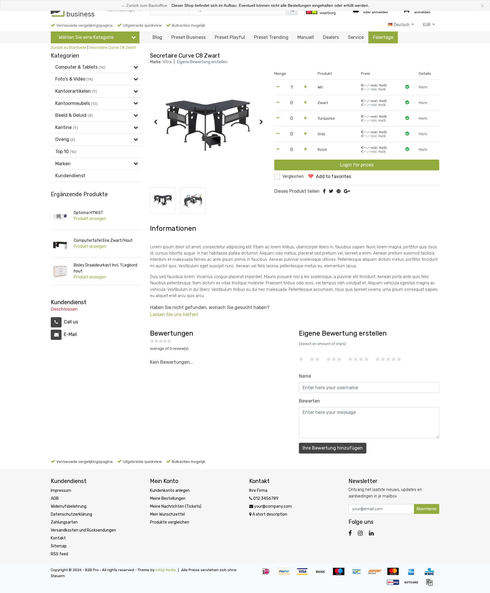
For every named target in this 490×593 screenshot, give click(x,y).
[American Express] (413, 574)
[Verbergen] (482, 5)
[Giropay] (395, 585)
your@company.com (273, 506)
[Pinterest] (339, 191)
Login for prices (356, 165)
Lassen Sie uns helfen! (174, 314)
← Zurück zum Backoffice (144, 5)
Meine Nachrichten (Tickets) (175, 506)
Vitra (167, 62)
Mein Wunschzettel (167, 514)
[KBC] (430, 574)
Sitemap (59, 546)
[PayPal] (286, 574)
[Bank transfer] (322, 574)
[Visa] (304, 574)
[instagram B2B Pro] (360, 533)
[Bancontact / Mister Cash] (359, 574)
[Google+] (347, 191)
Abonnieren (426, 509)
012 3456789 (265, 498)
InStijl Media (165, 570)
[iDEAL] (268, 574)
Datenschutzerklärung (71, 514)
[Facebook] (324, 191)
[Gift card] (413, 585)
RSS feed (59, 554)
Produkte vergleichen (169, 522)
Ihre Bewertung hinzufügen (333, 448)
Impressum (61, 490)
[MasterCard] (395, 574)
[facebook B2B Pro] (350, 533)
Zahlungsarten (64, 522)
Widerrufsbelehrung (68, 506)
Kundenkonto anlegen (170, 490)
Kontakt (58, 538)
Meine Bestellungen (167, 498)
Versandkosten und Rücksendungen (83, 530)
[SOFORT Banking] (377, 574)
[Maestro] (340, 574)
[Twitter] (331, 191)
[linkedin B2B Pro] (371, 533)
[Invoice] (430, 585)
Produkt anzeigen (90, 218)
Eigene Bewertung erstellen (202, 62)
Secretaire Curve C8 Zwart (112, 47)
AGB (55, 498)
